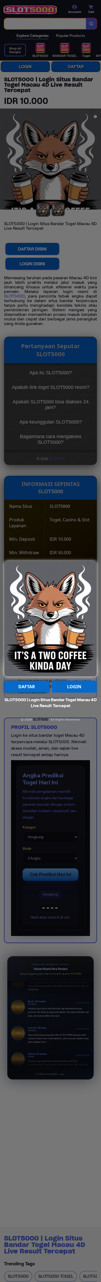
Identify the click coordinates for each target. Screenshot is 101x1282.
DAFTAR (26, 687)
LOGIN (74, 687)
